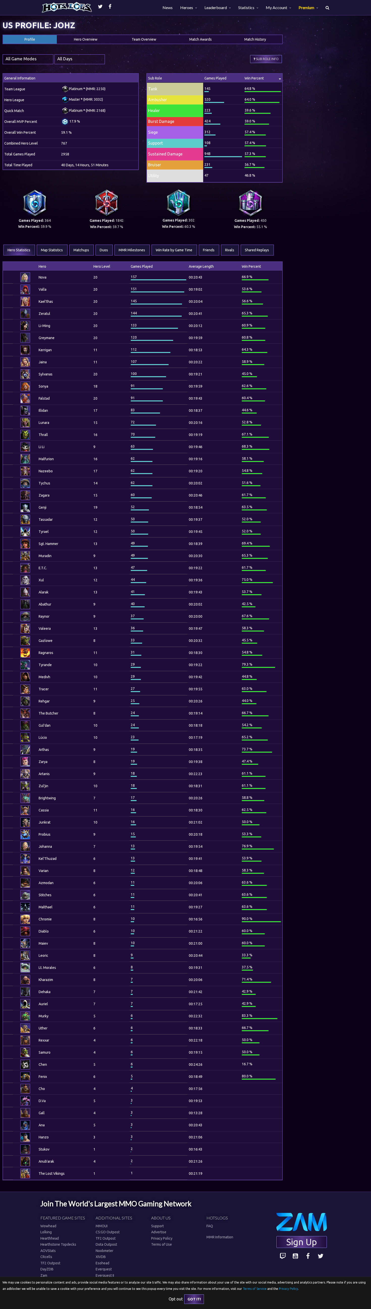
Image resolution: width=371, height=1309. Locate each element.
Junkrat (44, 822)
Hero (42, 266)
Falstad (44, 398)
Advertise (158, 1232)
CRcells (46, 1257)
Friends (209, 250)
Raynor (44, 616)
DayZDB (47, 1269)
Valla (42, 289)
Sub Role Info (267, 59)
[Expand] (8, 277)
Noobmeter (104, 1251)
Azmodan (46, 883)
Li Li (41, 447)
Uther (43, 1028)
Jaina (43, 362)
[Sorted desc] (155, 266)
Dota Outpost (106, 1244)
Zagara (44, 495)
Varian (43, 871)
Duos (104, 250)
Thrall (43, 435)
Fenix (43, 1077)
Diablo (44, 931)
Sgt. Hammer (48, 544)
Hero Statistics (19, 250)
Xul (41, 580)
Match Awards (200, 39)
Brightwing (47, 798)
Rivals (229, 250)
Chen (43, 1064)
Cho (42, 1089)
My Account (276, 7)
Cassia (44, 810)
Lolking (46, 1232)
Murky (43, 1016)
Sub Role (155, 78)
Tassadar (46, 519)
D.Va (42, 1101)
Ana (42, 1125)
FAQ (209, 1226)
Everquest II (105, 1275)
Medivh (44, 677)
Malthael (45, 907)
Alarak (43, 592)
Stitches (45, 895)
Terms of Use (161, 1244)
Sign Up (301, 1242)
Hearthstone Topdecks (58, 1244)
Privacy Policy (161, 1238)
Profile (29, 39)
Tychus (44, 483)
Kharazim (46, 980)
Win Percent (254, 78)
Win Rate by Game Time (174, 250)
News (168, 7)
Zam (43, 1275)
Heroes (186, 7)
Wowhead (48, 1226)
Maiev (43, 943)
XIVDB (101, 1257)
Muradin (45, 556)
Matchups (81, 250)
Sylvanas (45, 374)
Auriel (43, 1004)
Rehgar (44, 701)
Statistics (246, 7)
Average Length (201, 266)
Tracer (44, 689)
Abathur (45, 604)
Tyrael (44, 532)
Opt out (176, 1299)
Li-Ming (44, 326)
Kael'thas (46, 301)
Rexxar (44, 1040)
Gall (42, 1113)
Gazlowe (45, 641)
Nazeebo (46, 471)
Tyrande (45, 665)
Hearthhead (49, 1238)
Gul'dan (44, 725)
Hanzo (44, 1137)
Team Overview (144, 39)
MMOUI (102, 1226)
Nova (42, 277)
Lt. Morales (47, 968)
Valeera (45, 628)
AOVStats (48, 1251)
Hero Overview (85, 39)
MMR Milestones (132, 250)
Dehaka (44, 992)
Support (157, 1226)
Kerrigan (45, 350)
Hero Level (101, 266)
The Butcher (48, 713)
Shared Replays (257, 250)
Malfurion (46, 459)
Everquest (104, 1269)
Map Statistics (52, 250)
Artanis (44, 774)
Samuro (44, 1052)
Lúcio (43, 737)
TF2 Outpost (50, 1263)
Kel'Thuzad (48, 859)
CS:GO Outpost (108, 1232)
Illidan (43, 410)
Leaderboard (215, 7)
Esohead (102, 1263)
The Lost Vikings (52, 1173)
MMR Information (219, 1237)
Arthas (44, 750)
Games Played (215, 78)
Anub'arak (46, 1161)
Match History (255, 39)
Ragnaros (46, 653)
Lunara (44, 423)
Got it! (194, 1299)
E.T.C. (43, 568)
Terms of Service (255, 1288)
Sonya (43, 386)
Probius (44, 834)
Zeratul (44, 314)
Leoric (43, 955)
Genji (42, 507)
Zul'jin (43, 786)
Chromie (45, 919)
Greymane (47, 338)
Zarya (43, 762)
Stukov (44, 1149)
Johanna (45, 846)
